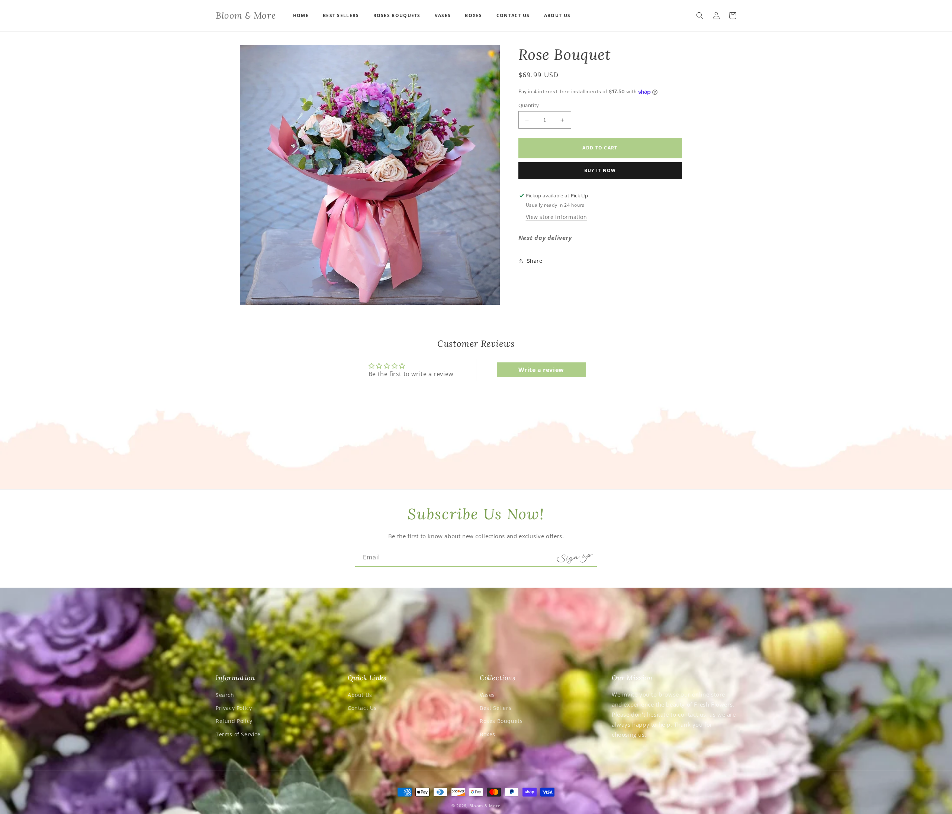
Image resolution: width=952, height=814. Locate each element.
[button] (700, 15)
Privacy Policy (234, 707)
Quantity (528, 105)
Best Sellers (495, 707)
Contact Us (362, 707)
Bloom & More (485, 805)
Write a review (541, 370)
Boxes (487, 734)
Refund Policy (234, 720)
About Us (360, 694)
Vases (487, 694)
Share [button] (535, 260)
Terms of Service (238, 734)
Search (225, 694)
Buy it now (600, 170)
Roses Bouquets (501, 720)
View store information (556, 216)
